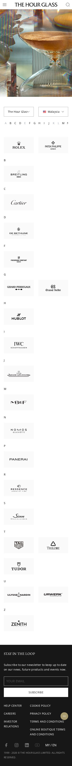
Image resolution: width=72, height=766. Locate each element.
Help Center (13, 705)
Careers (10, 713)
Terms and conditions (47, 721)
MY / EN (50, 745)
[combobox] (19, 112)
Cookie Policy (40, 705)
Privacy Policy (40, 713)
